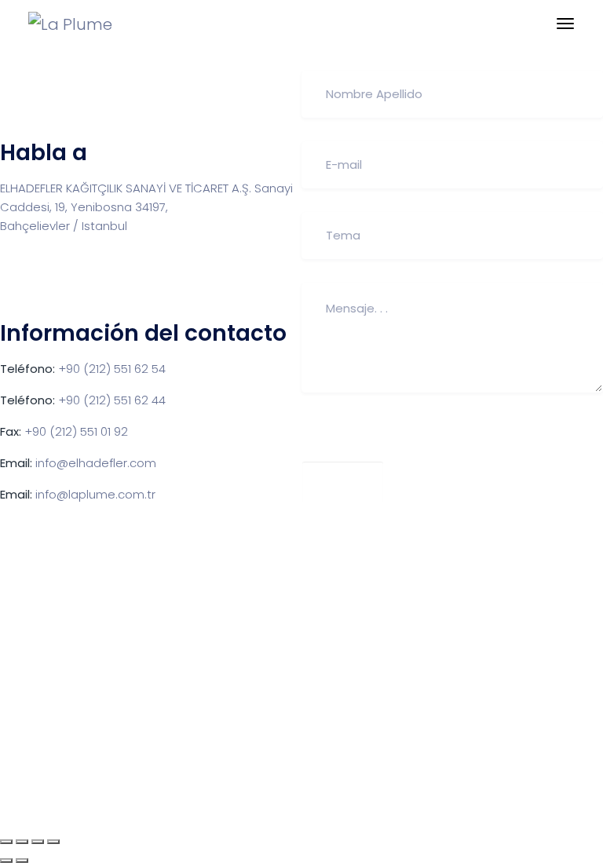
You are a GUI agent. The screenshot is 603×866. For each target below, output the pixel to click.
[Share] (22, 841)
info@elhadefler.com (95, 463)
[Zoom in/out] (53, 841)
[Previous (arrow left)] (6, 860)
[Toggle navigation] (565, 23)
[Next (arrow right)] (22, 860)
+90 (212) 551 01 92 (76, 431)
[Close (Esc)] (6, 841)
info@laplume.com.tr (95, 494)
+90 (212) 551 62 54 (112, 368)
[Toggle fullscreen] (37, 841)
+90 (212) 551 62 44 (112, 400)
